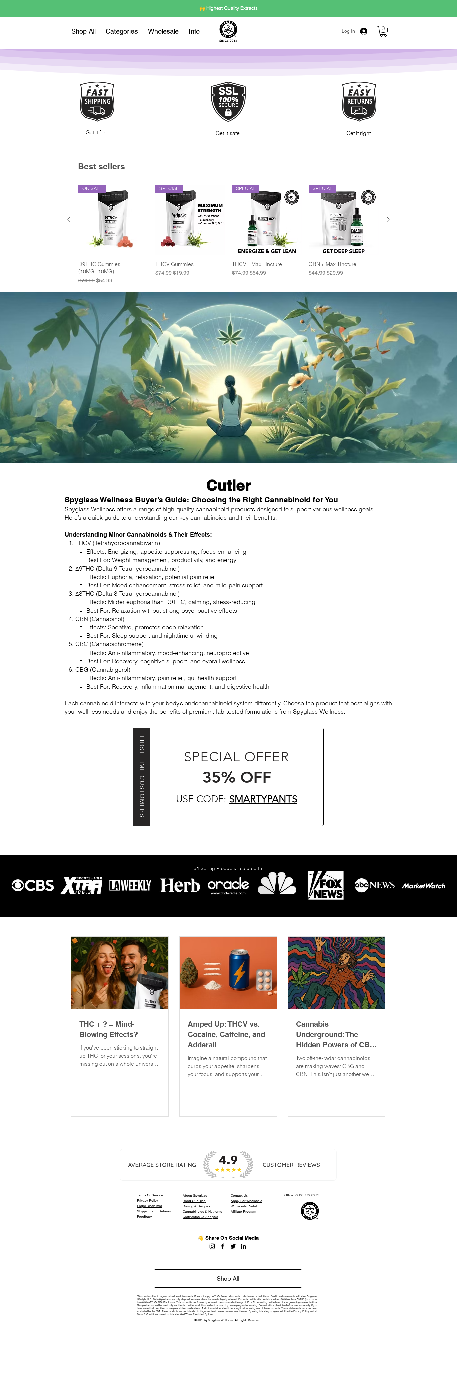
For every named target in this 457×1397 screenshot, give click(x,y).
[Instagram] (212, 1246)
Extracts (249, 8)
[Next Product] (388, 219)
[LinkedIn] (243, 1246)
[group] (228, 234)
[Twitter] (233, 1246)
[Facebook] (222, 1246)
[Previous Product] (69, 219)
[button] (122, 31)
